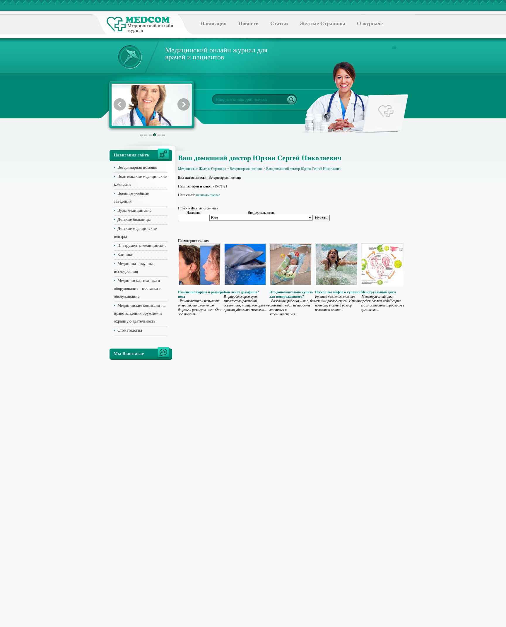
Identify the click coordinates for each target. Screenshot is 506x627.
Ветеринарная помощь (137, 167)
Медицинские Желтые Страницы (202, 169)
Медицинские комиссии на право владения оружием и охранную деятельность (139, 313)
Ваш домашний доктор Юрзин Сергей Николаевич (303, 169)
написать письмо (208, 195)
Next (183, 104)
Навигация (213, 23)
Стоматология (129, 330)
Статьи (279, 23)
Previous (120, 104)
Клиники (125, 254)
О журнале (370, 23)
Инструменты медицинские (141, 245)
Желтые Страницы (322, 23)
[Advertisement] (424, 234)
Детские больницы (134, 219)
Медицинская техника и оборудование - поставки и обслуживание (138, 288)
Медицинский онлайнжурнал (150, 28)
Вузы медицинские (134, 210)
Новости (248, 23)
